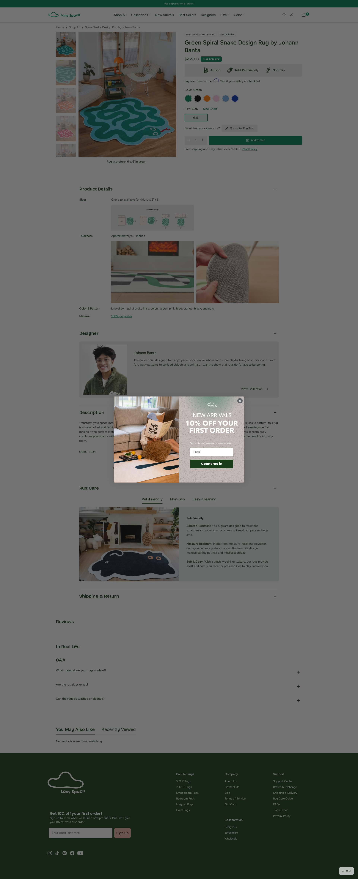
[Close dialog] (240, 401)
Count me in (211, 463)
